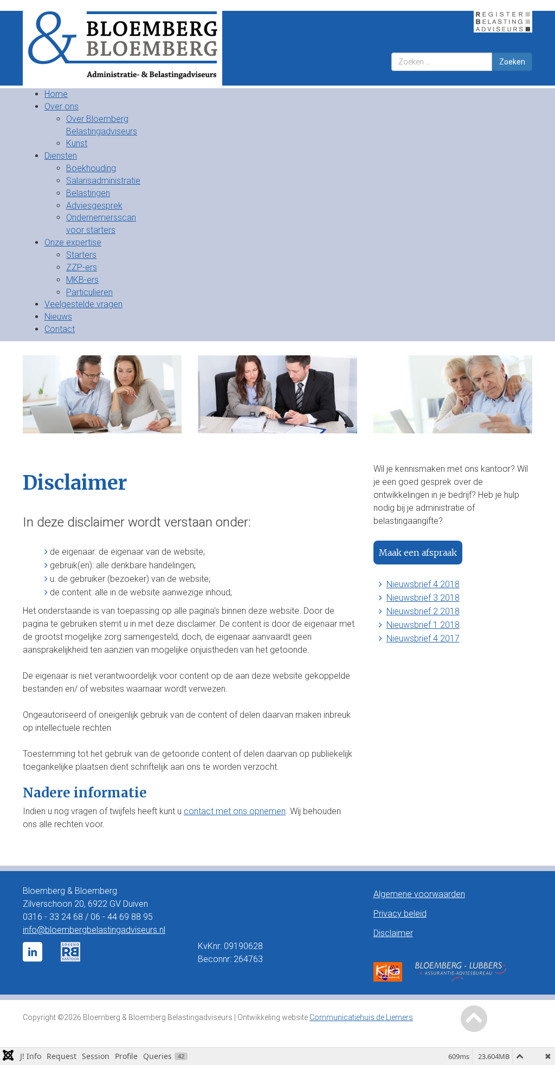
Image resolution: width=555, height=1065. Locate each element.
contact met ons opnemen (235, 811)
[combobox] (441, 62)
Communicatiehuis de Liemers (361, 1017)
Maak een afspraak (418, 552)
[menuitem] (56, 94)
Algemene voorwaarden (419, 894)
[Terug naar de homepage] (146, 48)
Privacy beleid (400, 913)
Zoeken (512, 61)
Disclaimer (393, 933)
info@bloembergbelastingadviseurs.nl (94, 930)
